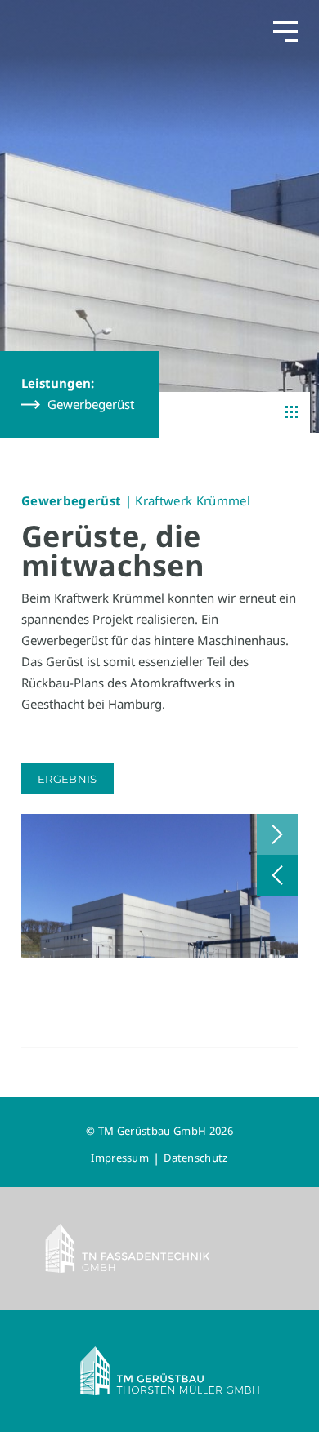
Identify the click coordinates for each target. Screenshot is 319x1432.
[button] (277, 834)
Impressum (120, 1157)
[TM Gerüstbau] (159, 1371)
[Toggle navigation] (285, 30)
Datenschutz (196, 1157)
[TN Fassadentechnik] (159, 1248)
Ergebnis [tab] (67, 778)
